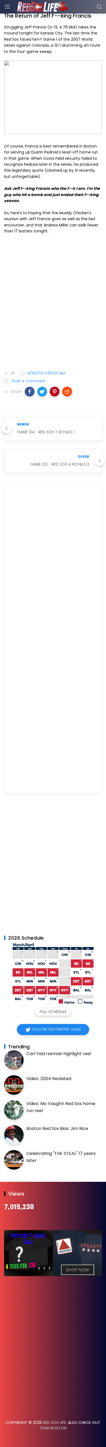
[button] (30, 391)
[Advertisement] (53, 306)
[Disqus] (53, 566)
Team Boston (53, 1428)
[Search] (99, 7)
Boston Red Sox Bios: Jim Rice (57, 1128)
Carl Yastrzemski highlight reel (58, 1054)
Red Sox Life (54, 1422)
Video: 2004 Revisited (48, 1078)
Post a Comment (28, 381)
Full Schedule (53, 1011)
